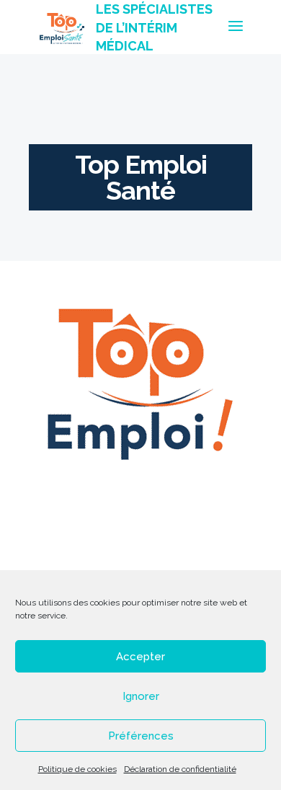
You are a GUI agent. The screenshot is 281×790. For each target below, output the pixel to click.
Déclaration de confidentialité (180, 769)
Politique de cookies (77, 769)
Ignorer (140, 696)
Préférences (141, 735)
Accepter (140, 656)
